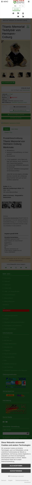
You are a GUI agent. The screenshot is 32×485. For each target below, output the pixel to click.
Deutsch (3, 480)
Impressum (27, 482)
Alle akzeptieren (16, 465)
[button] (18, 13)
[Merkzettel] (18, 16)
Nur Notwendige (16, 471)
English (10, 480)
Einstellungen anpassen (17, 476)
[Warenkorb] (23, 16)
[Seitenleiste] (28, 2)
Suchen (16, 9)
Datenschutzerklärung (22, 480)
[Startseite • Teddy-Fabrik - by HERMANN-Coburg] (19, 1)
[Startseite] (13, 13)
